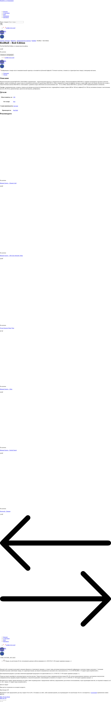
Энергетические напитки (24, 40)
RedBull (34, 40)
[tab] (57, 73)
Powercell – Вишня (5, 511)
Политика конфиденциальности (9, 663)
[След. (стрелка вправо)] (2, 701)
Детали (5, 74)
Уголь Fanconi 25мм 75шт (7, 328)
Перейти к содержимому (7, 0)
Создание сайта (4, 666)
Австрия (15, 106)
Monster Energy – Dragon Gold (8, 183)
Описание (6, 73)
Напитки (13, 40)
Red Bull (15, 110)
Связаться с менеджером (7, 54)
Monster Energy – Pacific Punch (8, 450)
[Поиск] (1, 24)
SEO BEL (13, 666)
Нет (14, 101)
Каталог (7, 40)
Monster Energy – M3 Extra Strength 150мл (11, 255)
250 (14, 97)
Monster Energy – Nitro (6, 389)
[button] (5, 697)
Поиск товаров (4, 22)
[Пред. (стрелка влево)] (0, 701)
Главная (2, 40)
